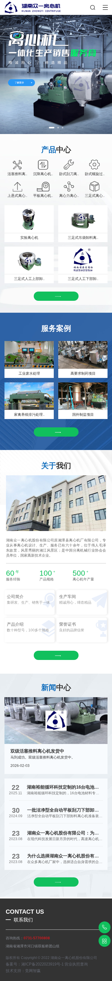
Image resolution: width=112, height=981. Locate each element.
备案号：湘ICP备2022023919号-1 (35, 964)
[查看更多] (56, 296)
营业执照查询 (76, 964)
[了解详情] (56, 432)
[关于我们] (56, 74)
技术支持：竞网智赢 (23, 970)
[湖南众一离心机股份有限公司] (30, 6)
